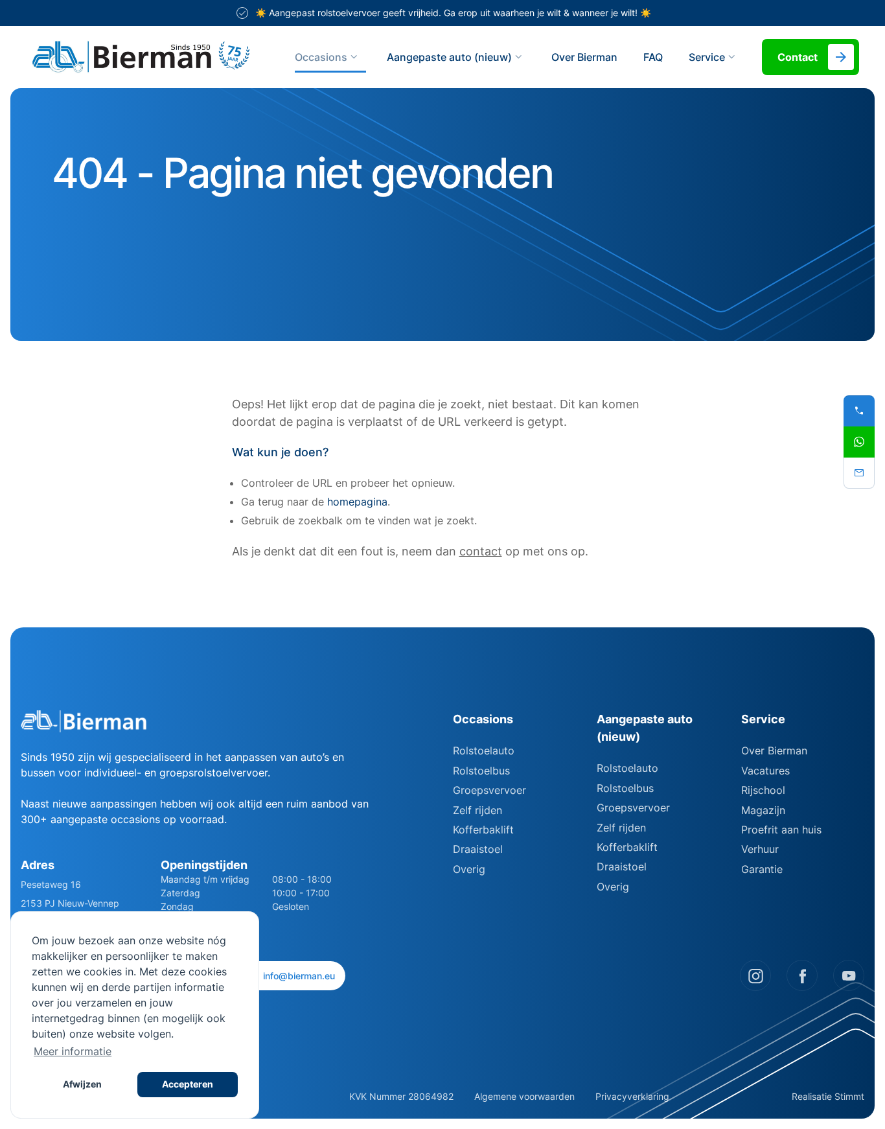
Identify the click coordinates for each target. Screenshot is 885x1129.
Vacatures (765, 770)
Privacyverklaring (632, 1096)
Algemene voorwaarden (524, 1096)
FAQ (653, 57)
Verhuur (760, 849)
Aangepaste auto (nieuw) (449, 57)
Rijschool (763, 790)
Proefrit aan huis (781, 829)
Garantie (762, 869)
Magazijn (763, 810)
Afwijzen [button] (82, 1083)
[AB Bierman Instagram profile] (755, 975)
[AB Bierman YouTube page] (848, 975)
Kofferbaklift (483, 829)
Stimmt (849, 1096)
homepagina (357, 501)
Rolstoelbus (481, 770)
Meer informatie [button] (72, 1051)
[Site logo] (141, 57)
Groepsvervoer (489, 790)
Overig (469, 869)
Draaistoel (478, 849)
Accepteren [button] (187, 1083)
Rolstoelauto (483, 750)
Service (763, 719)
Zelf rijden (477, 810)
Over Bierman (584, 57)
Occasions (321, 57)
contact (480, 551)
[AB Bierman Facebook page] (802, 975)
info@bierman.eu (299, 975)
